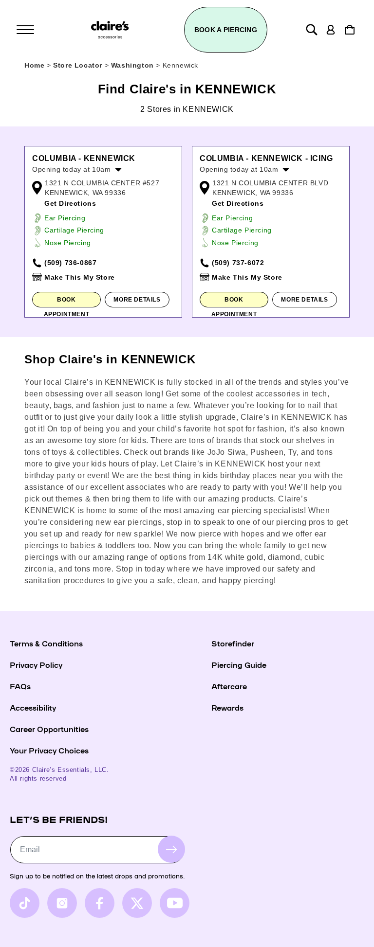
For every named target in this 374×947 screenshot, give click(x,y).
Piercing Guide (238, 664)
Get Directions (70, 203)
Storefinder (232, 643)
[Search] (312, 30)
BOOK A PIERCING (225, 30)
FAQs (20, 685)
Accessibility (33, 707)
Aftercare (229, 685)
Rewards (227, 707)
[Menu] (25, 29)
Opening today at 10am (71, 169)
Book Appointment (67, 301)
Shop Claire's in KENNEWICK (110, 359)
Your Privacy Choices (49, 750)
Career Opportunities (49, 728)
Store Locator (78, 65)
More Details (136, 299)
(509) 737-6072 (238, 263)
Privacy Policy (36, 664)
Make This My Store (79, 277)
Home (34, 65)
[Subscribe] (171, 849)
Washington (133, 65)
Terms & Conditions (46, 643)
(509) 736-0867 (70, 263)
